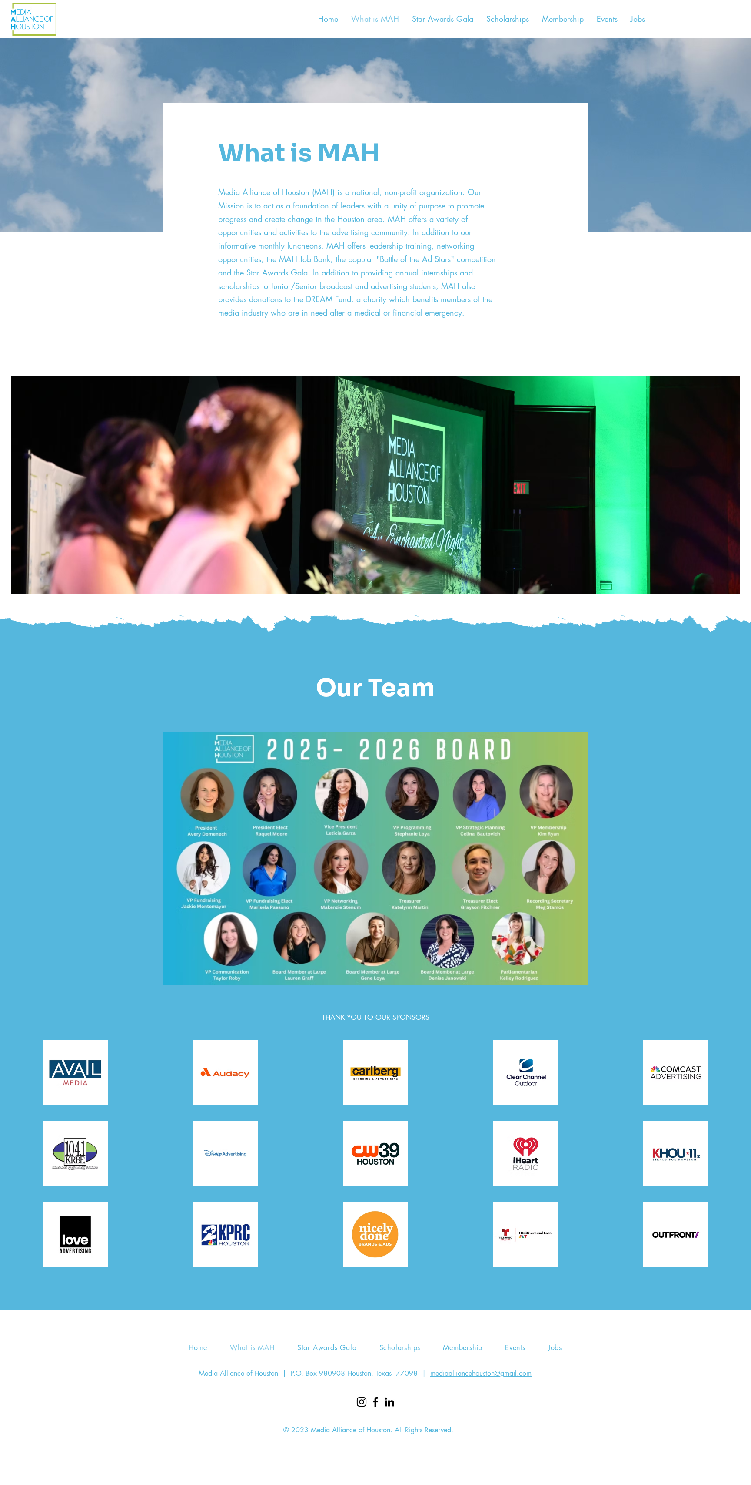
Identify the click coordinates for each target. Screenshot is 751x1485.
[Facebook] (375, 1401)
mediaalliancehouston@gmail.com (481, 1373)
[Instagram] (361, 1401)
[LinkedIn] (389, 1401)
